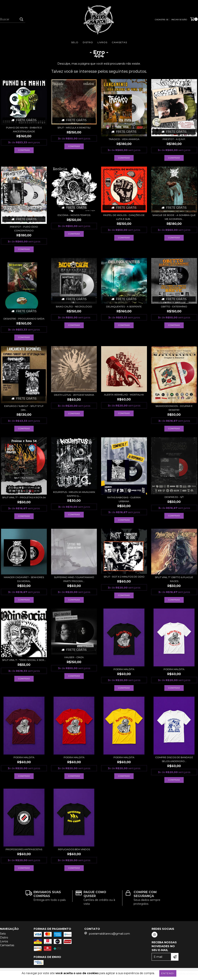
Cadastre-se (162, 19)
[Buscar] (21, 19)
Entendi (167, 973)
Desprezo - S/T (174, 497)
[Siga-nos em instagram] (154, 935)
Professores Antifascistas (24, 849)
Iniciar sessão (179, 19)
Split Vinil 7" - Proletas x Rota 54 (24, 497)
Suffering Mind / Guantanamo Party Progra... (74, 579)
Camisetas (119, 42)
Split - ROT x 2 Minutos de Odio (124, 576)
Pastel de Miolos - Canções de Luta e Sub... (124, 217)
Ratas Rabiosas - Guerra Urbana (124, 499)
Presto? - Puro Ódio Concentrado (24, 228)
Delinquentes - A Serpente (124, 306)
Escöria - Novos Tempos (74, 215)
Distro (88, 42)
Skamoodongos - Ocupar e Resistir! (174, 408)
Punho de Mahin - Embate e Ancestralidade (24, 129)
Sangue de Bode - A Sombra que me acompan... (174, 217)
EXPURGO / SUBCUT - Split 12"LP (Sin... (24, 408)
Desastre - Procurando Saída (23, 318)
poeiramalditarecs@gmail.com (109, 933)
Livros (102, 42)
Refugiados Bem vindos (74, 849)
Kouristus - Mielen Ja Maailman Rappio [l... (74, 494)
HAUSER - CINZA (74, 657)
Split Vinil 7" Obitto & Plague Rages (174, 579)
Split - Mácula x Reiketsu (73, 127)
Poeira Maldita (124, 669)
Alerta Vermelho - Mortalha (124, 394)
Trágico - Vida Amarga (124, 139)
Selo (74, 42)
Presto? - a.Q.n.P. (174, 139)
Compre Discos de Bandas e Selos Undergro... (174, 759)
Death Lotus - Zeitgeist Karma (74, 394)
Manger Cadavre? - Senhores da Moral (24, 579)
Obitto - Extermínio (174, 306)
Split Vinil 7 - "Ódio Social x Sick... (24, 659)
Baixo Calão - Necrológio (74, 306)
